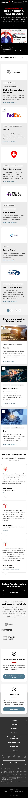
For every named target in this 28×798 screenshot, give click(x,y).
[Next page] (19, 308)
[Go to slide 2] (20, 48)
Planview (5, 2)
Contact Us (14, 708)
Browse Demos (18, 2)
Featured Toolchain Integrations (14, 736)
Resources (14, 745)
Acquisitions (14, 749)
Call (5, 795)
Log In (22, 795)
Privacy (10, 789)
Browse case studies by (8, 56)
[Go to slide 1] (18, 48)
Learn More (14, 591)
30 (16, 308)
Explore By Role (14, 741)
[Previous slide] (15, 48)
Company (14, 719)
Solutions (14, 723)
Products (14, 727)
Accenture (5, 529)
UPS (3, 491)
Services (14, 731)
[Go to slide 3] (22, 48)
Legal (6, 789)
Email (14, 795)
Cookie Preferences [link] (19, 789)
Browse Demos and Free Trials (14, 674)
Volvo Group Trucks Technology (10, 567)
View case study (9, 100)
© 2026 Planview (14, 787)
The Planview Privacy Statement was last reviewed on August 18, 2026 (13, 781)
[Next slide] (25, 48)
